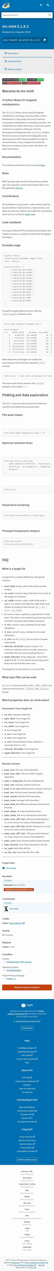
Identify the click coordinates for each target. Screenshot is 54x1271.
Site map (41, 1265)
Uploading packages (26, 1051)
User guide (25, 1055)
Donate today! (27, 1028)
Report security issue (27, 1140)
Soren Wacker (15, 923)
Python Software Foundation (25, 1012)
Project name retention (25, 1059)
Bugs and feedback (27, 1107)
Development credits (26, 1121)
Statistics (27, 1085)
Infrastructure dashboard (25, 1081)
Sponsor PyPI (27, 1118)
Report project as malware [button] (27, 987)
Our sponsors (27, 1092)
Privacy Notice (26, 1147)
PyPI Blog (26, 1077)
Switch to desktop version (27, 1160)
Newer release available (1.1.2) (19, 889)
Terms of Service (26, 1136)
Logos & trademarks (27, 1088)
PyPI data (7, 880)
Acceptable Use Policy (26, 1151)
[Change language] (48, 5)
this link (19, 188)
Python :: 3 (11, 978)
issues (27, 214)
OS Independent (13, 970)
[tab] (27, 53)
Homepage (11, 868)
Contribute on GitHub (26, 1110)
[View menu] (40, 5)
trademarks (15, 1262)
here (43, 165)
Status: (27, 1021)
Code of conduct (26, 1144)
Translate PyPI (26, 1114)
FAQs (27, 1062)
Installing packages (26, 1048)
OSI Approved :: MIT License (18, 961)
